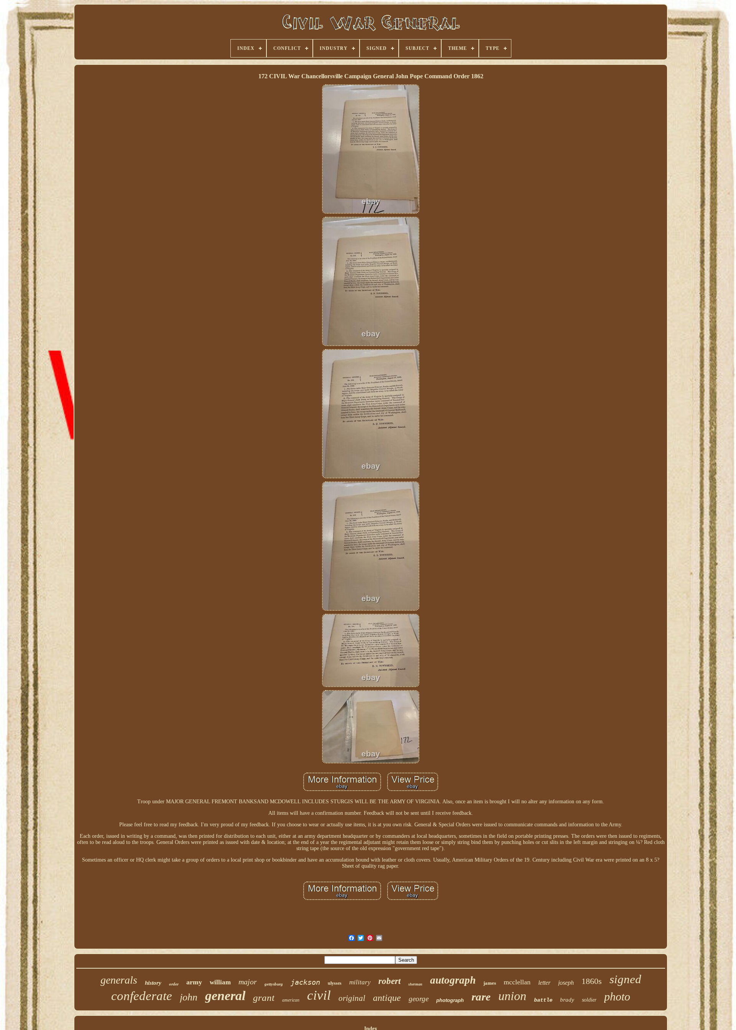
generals (118, 980)
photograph (450, 1000)
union (512, 996)
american (290, 1000)
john (188, 997)
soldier (589, 1000)
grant (263, 997)
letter (544, 982)
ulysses (335, 983)
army (194, 982)
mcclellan (517, 982)
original (351, 998)
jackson (305, 982)
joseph (566, 982)
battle (543, 1000)
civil (319, 995)
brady (567, 1000)
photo (617, 996)
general (225, 996)
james (489, 983)
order (174, 984)
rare (481, 996)
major (247, 981)
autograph (453, 980)
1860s (592, 981)
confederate (141, 996)
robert (389, 981)
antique (387, 998)
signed (625, 979)
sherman (415, 984)
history (153, 983)
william (220, 982)
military (360, 982)
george (419, 999)
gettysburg (273, 984)
